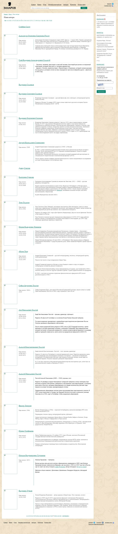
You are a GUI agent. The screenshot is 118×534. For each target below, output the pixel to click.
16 (48, 516)
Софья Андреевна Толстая (29, 286)
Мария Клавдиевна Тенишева (30, 227)
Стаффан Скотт (24, 27)
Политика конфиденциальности (96, 524)
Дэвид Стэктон (24, 168)
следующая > (65, 516)
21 (57, 516)
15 (46, 516)
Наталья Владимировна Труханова (32, 456)
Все (5, 20)
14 (44, 516)
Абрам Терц (23, 252)
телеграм (90, 522)
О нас (44, 5)
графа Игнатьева (60, 467)
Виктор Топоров (25, 406)
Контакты (73, 5)
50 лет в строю (81, 467)
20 (55, 516)
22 (59, 516)
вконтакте (99, 522)
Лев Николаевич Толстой (28, 310)
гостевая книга (107, 6)
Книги (39, 5)
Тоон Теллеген (24, 203)
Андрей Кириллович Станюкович (31, 143)
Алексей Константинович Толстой (32, 347)
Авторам (65, 5)
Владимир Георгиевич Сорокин (31, 118)
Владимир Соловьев (26, 85)
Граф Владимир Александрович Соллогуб (34, 60)
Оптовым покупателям (54, 5)
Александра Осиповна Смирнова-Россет (34, 36)
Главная (33, 5)
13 (42, 516)
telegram (109, 4)
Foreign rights (81, 5)
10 (37, 516)
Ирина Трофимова (26, 431)
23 (60, 516)
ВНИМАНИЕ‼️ (101, 19)
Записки (59, 190)
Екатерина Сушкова (26, 177)
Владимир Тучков (25, 491)
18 (52, 516)
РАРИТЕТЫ (100, 33)
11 (39, 516)
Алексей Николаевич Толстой (30, 374)
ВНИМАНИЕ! (100, 65)
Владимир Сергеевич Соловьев (30, 94)
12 (40, 516)
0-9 (51, 20)
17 (50, 516)
